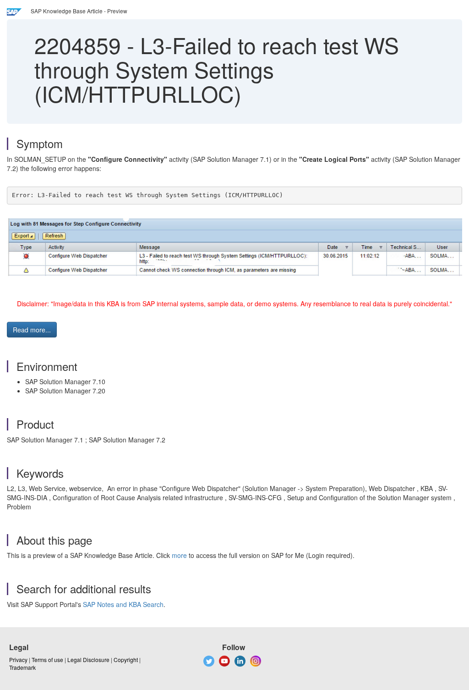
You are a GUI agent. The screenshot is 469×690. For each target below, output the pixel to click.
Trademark (22, 667)
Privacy (18, 659)
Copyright (126, 659)
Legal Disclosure (88, 659)
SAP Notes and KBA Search (123, 604)
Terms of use (47, 659)
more (179, 555)
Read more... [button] (32, 329)
